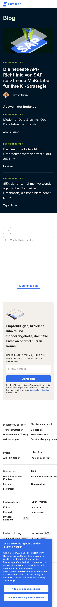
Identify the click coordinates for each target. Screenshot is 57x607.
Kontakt (7, 512)
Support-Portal (11, 538)
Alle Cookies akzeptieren (26, 589)
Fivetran (8, 166)
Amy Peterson (11, 132)
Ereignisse (9, 488)
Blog (33, 471)
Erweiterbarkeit (39, 434)
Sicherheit (36, 429)
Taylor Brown (20, 95)
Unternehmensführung (15, 434)
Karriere (36, 507)
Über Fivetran (39, 501)
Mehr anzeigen (28, 285)
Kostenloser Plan (41, 458)
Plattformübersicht (41, 424)
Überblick (37, 452)
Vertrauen (37, 533)
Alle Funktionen (11, 458)
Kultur (6, 507)
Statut (35, 538)
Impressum (38, 512)
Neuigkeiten (38, 484)
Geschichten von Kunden (12, 478)
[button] (50, 4)
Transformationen (13, 429)
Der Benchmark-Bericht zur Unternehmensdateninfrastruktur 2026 (27, 154)
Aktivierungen (11, 439)
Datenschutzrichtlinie (39, 390)
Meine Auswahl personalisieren (26, 597)
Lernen (7, 484)
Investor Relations (8, 518)
